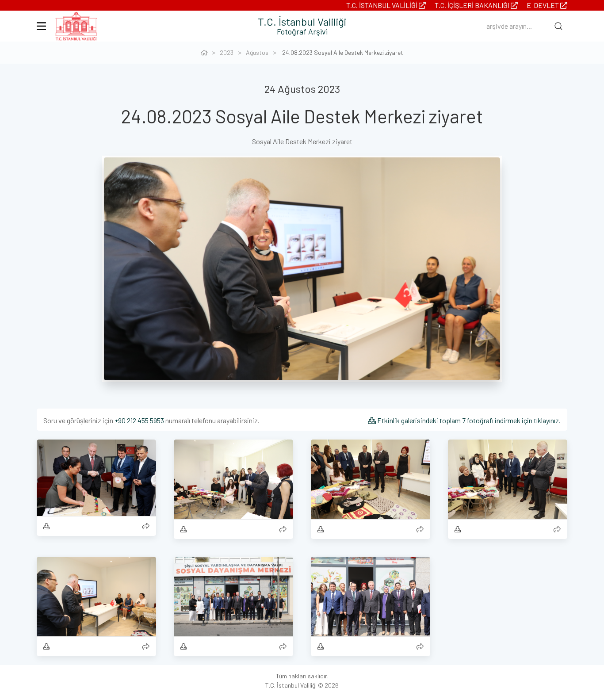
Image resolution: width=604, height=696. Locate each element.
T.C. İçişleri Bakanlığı (473, 5)
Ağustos (257, 52)
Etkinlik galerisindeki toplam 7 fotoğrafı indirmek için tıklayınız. (468, 420)
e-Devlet (543, 5)
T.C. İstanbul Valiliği (382, 5)
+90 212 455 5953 (139, 420)
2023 (226, 52)
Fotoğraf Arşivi (302, 31)
